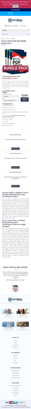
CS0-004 (7, 12)
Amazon (15, 358)
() (24, 26)
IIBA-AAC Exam (15, 370)
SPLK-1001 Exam (15, 377)
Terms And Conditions (15, 385)
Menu (4, 30)
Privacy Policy (15, 390)
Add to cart (25, 99)
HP (15, 360)
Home (2, 38)
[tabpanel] (15, 289)
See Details (15, 148)
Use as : (4, 98)
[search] (28, 34)
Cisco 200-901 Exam (15, 153)
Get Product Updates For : (7, 94)
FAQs (15, 342)
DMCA (15, 395)
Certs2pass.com (5, 407)
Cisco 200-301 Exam (15, 134)
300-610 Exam (15, 375)
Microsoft (15, 355)
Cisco (7, 38)
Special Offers (15, 393)
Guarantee (15, 388)
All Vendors (15, 345)
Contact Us (15, 347)
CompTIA (15, 362)
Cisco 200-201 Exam (15, 172)
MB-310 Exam (15, 373)
